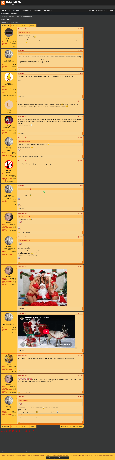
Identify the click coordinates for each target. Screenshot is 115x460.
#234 (81, 213)
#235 (81, 237)
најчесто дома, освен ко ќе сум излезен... (9, 96)
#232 (81, 161)
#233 (81, 185)
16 (22, 25)
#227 (81, 50)
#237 (81, 313)
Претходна (6, 25)
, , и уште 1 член (31, 156)
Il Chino (4, 22)
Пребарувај (14, 13)
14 (16, 25)
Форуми (16, 10)
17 (24, 25)
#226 (81, 29)
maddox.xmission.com (10, 181)
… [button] (13, 25)
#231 (81, 138)
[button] (30, 10)
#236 (81, 266)
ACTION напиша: (23, 240)
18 (27, 25)
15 (19, 25)
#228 (81, 73)
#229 (81, 101)
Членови (47, 10)
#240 (81, 396)
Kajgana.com (6, 10)
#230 (81, 116)
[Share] (78, 29)
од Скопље (13, 230)
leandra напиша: (23, 54)
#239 (81, 375)
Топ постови (37, 10)
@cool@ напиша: (23, 32)
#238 (81, 355)
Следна (32, 25)
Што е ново (25, 10)
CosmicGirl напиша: (24, 189)
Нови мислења (5, 13)
